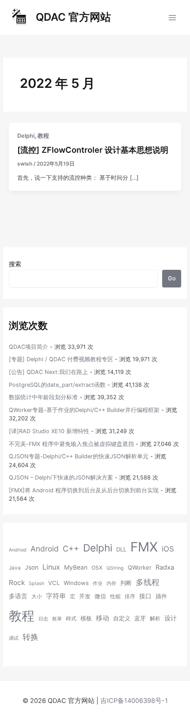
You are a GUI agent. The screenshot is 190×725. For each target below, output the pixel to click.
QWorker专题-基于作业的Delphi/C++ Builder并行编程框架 (84, 410)
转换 (30, 637)
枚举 (57, 619)
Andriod (18, 550)
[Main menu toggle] (172, 17)
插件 (161, 596)
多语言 (18, 596)
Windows (76, 582)
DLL (121, 549)
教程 (43, 135)
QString (115, 568)
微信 (100, 596)
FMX (144, 547)
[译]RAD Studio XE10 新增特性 (49, 431)
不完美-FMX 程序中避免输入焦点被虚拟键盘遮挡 (71, 444)
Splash (36, 583)
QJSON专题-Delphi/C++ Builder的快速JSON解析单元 (78, 456)
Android (44, 548)
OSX (97, 567)
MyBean (75, 567)
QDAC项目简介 (28, 347)
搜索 (15, 264)
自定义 (121, 618)
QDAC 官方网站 (73, 17)
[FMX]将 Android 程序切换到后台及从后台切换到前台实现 (84, 490)
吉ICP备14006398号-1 (134, 701)
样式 (71, 618)
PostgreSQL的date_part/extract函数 (57, 384)
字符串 (56, 596)
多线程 (148, 582)
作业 (98, 583)
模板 (86, 618)
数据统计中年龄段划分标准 (43, 397)
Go (172, 278)
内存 (111, 583)
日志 (43, 619)
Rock (17, 582)
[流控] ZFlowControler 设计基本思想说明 (92, 150)
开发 (85, 596)
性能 (115, 596)
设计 (170, 618)
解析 (155, 618)
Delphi (25, 135)
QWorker (140, 567)
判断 (126, 582)
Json (31, 567)
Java (15, 567)
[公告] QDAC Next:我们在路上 (48, 372)
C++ (71, 548)
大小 (36, 596)
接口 (145, 596)
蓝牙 (140, 618)
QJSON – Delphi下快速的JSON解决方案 (61, 477)
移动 (102, 618)
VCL (54, 582)
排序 (130, 596)
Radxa (165, 567)
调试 (14, 638)
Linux (51, 567)
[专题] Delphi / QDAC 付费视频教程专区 (61, 359)
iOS (168, 548)
